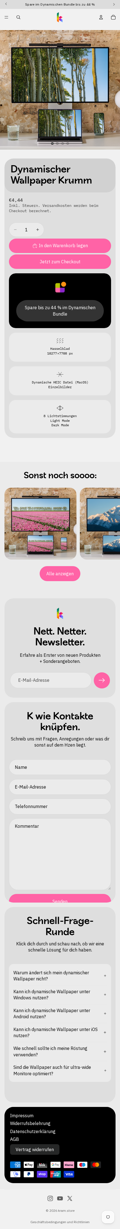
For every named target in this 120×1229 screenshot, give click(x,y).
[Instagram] (50, 1198)
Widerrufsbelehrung (30, 1123)
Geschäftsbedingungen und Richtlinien (60, 1222)
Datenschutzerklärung (33, 1131)
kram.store (66, 1210)
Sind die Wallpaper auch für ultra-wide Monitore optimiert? (52, 1070)
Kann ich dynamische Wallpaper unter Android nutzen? (51, 1013)
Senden (60, 901)
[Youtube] (60, 1198)
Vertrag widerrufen (35, 1149)
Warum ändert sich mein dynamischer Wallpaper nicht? (51, 976)
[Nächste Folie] (109, 523)
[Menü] (6, 17)
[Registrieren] (102, 680)
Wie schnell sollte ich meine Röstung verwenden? (50, 1051)
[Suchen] (18, 17)
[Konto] (101, 17)
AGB (14, 1139)
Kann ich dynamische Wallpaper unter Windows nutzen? (51, 994)
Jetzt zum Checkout (60, 261)
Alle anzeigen (60, 573)
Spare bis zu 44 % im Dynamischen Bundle (60, 310)
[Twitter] (69, 1198)
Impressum (21, 1115)
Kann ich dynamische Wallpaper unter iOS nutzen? (55, 1032)
